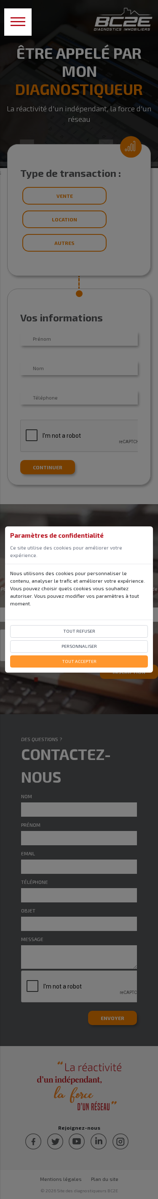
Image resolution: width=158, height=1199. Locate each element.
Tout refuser (79, 631)
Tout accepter (79, 661)
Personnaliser (79, 646)
